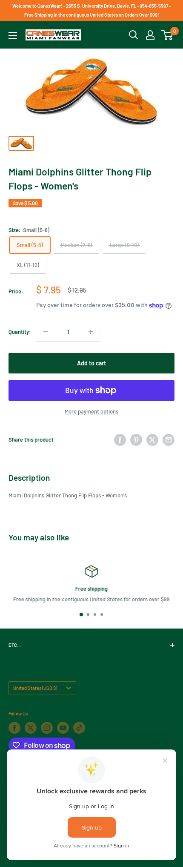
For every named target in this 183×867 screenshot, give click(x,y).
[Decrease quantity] (45, 332)
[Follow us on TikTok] (79, 728)
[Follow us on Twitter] (31, 728)
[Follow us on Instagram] (47, 728)
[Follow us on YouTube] (63, 728)
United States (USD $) (35, 688)
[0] (167, 35)
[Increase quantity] (91, 332)
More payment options (91, 411)
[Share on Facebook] (120, 440)
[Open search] (133, 35)
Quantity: (20, 331)
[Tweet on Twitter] (152, 440)
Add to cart (91, 363)
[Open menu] (13, 35)
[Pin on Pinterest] (136, 440)
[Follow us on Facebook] (14, 728)
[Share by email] (168, 440)
